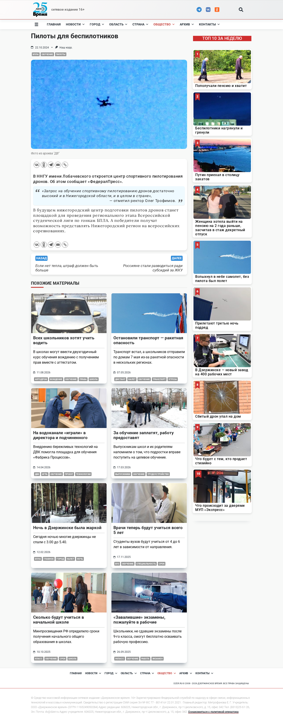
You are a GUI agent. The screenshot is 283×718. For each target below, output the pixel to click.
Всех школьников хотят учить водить (63, 340)
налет (132, 379)
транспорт (159, 379)
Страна (138, 24)
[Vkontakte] (37, 165)
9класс (119, 658)
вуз (117, 563)
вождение (56, 379)
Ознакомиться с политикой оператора (213, 711)
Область (116, 24)
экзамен (157, 658)
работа (145, 658)
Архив (185, 24)
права (83, 379)
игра (45, 474)
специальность (146, 563)
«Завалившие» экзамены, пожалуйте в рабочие (139, 620)
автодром (41, 379)
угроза (172, 379)
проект (69, 474)
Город (95, 24)
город (60, 559)
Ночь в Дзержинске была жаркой (67, 527)
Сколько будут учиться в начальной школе (58, 620)
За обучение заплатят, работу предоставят (143, 435)
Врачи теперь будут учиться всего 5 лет (148, 530)
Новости (73, 24)
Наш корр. (66, 47)
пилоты (60, 54)
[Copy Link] (65, 165)
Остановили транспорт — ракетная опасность (148, 340)
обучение (47, 54)
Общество (162, 24)
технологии (83, 474)
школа (94, 379)
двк (37, 474)
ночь (80, 559)
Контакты (207, 24)
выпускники (122, 474)
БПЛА (36, 54)
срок (161, 563)
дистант (120, 379)
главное (49, 559)
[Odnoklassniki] (44, 165)
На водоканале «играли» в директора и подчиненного (60, 435)
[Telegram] (51, 165)
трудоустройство (158, 474)
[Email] (58, 165)
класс (38, 658)
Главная (54, 24)
